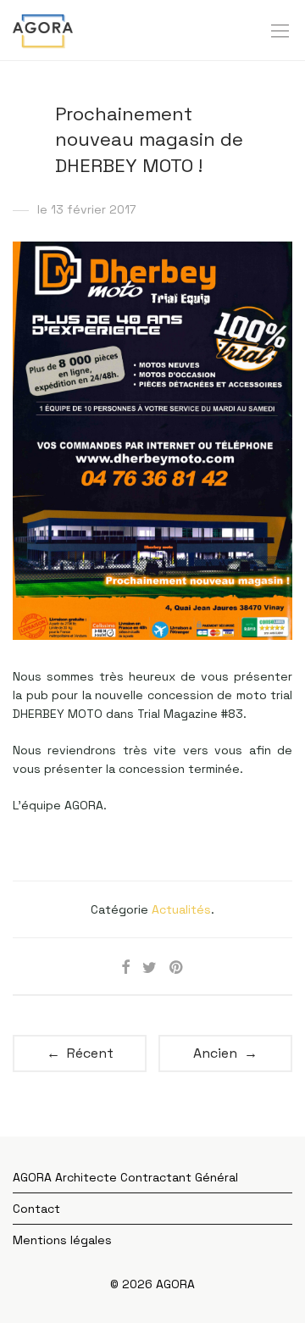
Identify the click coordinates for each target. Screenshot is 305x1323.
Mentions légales (62, 1240)
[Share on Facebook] (125, 967)
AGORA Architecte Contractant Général (125, 1177)
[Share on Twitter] (149, 967)
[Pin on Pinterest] (177, 967)
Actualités (181, 909)
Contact (36, 1208)
